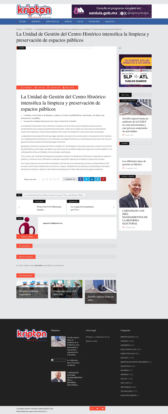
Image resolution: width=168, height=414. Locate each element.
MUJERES (125, 143)
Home (19, 29)
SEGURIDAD (126, 387)
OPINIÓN (131, 176)
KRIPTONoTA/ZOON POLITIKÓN (134, 362)
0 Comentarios (27, 87)
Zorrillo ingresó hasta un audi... (101, 298)
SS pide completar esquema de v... (28, 292)
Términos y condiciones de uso (98, 337)
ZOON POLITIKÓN (128, 395)
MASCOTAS (132, 101)
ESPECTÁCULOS (127, 353)
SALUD (124, 378)
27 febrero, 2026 (130, 227)
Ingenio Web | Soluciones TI (38, 411)
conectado (38, 265)
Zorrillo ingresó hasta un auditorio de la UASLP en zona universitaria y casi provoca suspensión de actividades (135, 125)
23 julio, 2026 (129, 135)
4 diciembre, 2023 (55, 87)
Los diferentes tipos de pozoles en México (134, 162)
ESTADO (124, 176)
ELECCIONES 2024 (128, 349)
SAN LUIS (125, 383)
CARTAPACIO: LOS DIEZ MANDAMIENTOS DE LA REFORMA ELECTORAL (135, 217)
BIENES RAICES (127, 337)
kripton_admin (69, 87)
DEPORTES (125, 345)
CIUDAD (28, 29)
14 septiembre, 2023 (131, 168)
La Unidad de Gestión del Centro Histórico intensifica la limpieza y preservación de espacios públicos (54, 195)
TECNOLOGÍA (127, 391)
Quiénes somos (92, 341)
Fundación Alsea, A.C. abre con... (65, 292)
